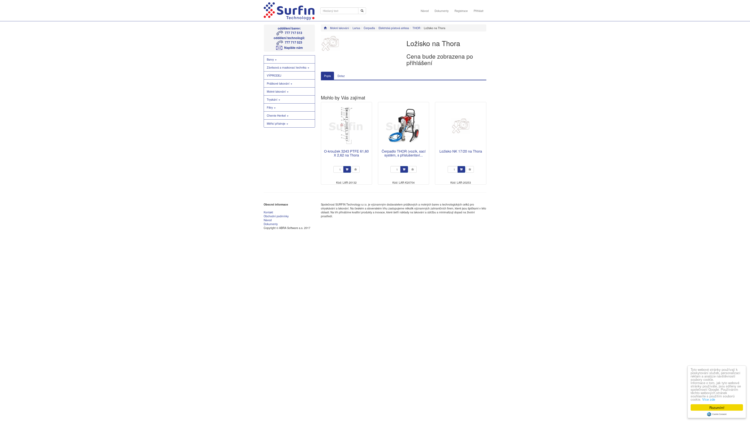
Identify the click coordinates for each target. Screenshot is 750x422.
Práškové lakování (278, 83)
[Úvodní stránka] (325, 28)
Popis (327, 76)
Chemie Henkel (277, 115)
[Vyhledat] (362, 10)
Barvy (271, 59)
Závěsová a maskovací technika (287, 67)
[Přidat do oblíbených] (356, 169)
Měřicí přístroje (276, 123)
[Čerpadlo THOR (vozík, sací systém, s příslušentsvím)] (403, 126)
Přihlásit (478, 11)
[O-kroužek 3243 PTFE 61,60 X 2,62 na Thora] (346, 126)
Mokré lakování (277, 91)
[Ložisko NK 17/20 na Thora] (460, 126)
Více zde (708, 399)
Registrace (461, 11)
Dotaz (341, 76)
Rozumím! (716, 407)
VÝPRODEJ (274, 75)
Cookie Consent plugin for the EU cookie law (717, 414)
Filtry (270, 107)
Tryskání (272, 99)
